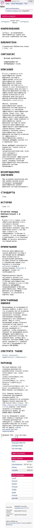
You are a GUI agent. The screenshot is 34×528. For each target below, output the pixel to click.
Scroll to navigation (8, 16)
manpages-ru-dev (16, 11)
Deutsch (14, 481)
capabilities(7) (8, 357)
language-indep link (18, 443)
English (14, 484)
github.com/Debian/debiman (13, 523)
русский (14, 498)
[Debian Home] (2, 4)
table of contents (18, 453)
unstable (8, 11)
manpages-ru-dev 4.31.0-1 (21, 508)
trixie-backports (17, 464)
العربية (14, 478)
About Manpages (17, 3)
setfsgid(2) (5, 21)
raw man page (17, 448)
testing (14, 467)
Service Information (12, 8)
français (14, 487)
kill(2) (5, 355)
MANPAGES (8, 0)
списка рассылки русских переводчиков (11, 429)
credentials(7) (17, 100)
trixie (13, 461)
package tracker (17, 446)
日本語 (14, 490)
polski (14, 492)
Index (7, 3)
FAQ (25, 3)
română (14, 495)
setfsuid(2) (6, 266)
